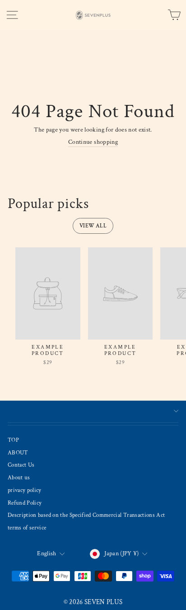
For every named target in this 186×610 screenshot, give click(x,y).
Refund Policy (25, 502)
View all (93, 225)
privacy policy (25, 490)
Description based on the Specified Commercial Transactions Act (86, 515)
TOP (13, 440)
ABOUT (18, 452)
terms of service (27, 527)
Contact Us (21, 464)
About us (19, 477)
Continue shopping (93, 142)
